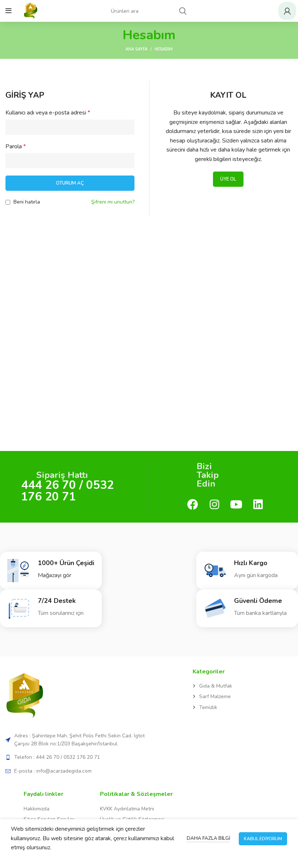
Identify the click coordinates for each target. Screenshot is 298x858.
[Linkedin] (258, 505)
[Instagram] (215, 505)
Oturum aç (70, 183)
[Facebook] (193, 505)
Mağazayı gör (54, 575)
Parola (15, 146)
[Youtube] (236, 505)
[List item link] (244, 686)
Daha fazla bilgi (208, 838)
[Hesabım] (287, 11)
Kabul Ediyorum (263, 839)
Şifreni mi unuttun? (112, 201)
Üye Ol (228, 179)
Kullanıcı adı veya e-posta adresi (47, 113)
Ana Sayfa (136, 49)
